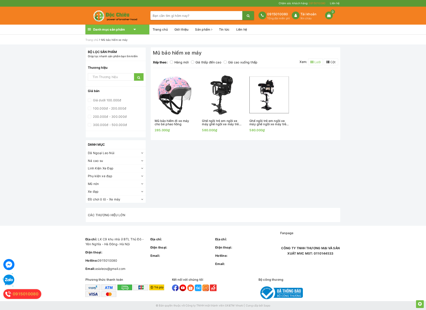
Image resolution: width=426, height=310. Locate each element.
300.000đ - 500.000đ (109, 125)
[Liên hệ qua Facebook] (8, 264)
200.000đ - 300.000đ (109, 116)
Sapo (267, 305)
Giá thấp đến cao (208, 62)
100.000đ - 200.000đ (109, 108)
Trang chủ (160, 29)
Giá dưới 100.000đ (106, 100)
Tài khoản (308, 14)
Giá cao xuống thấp (243, 62)
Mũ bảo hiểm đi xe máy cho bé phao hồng (172, 122)
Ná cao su (95, 161)
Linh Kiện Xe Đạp (100, 168)
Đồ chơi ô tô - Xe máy (104, 199)
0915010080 (277, 14)
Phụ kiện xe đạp (100, 176)
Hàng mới (181, 62)
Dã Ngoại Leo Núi (101, 153)
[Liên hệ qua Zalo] (8, 280)
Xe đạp (93, 191)
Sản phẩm (203, 29)
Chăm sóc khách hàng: (302, 3)
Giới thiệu (181, 29)
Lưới (317, 62)
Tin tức (224, 29)
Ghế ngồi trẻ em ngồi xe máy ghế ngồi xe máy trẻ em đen (220, 122)
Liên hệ (334, 3)
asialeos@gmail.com (105, 269)
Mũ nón (93, 184)
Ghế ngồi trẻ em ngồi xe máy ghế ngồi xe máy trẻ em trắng (267, 122)
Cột (332, 62)
